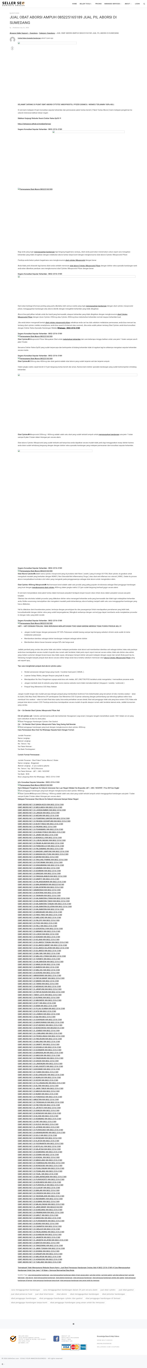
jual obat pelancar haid (120, 1275)
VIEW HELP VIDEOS (104, 1340)
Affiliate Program (70, 1338)
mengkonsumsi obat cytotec (43, 587)
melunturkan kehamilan (72, 339)
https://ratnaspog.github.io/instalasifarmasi (34, 124)
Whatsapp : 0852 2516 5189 (68, 328)
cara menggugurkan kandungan (38, 1275)
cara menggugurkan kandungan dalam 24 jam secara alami (69, 1275)
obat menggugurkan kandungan (44, 1278)
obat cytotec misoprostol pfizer (57, 323)
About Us (66, 1336)
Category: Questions (47, 33)
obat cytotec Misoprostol (75, 260)
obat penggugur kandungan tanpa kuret (46, 1280)
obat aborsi (29, 1278)
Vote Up (12, 46)
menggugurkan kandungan (44, 252)
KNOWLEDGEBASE (104, 1343)
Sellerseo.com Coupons (108, 1347)
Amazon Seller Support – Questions (24, 33)
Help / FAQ (66, 1339)
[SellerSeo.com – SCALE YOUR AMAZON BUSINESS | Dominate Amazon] (13, 4)
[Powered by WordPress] (2, 1364)
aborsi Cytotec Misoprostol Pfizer (117, 658)
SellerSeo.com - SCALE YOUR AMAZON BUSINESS (27, 1358)
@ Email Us (23, 1343)
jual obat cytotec (95, 1275)
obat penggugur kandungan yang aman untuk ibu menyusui (79, 1280)
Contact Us (67, 1341)
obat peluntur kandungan (64, 1278)
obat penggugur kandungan (82, 1278)
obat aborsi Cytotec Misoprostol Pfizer (85, 266)
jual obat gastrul (106, 1275)
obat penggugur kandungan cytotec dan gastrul (108, 1278)
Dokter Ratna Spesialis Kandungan (29, 38)
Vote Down (12, 50)
